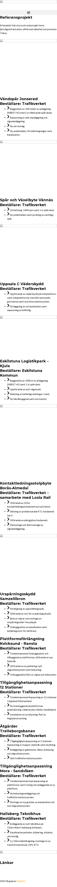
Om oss (7, 868)
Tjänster (21, 868)
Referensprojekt (40, 868)
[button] (28, 12)
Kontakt (7, 875)
